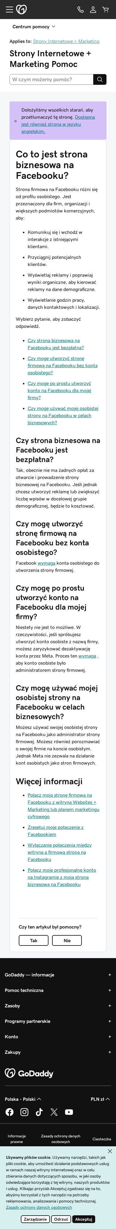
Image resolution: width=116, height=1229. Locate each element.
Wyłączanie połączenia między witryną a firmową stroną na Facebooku (60, 852)
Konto (11, 1036)
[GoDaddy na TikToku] (39, 1115)
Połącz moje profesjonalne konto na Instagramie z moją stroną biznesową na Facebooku (62, 877)
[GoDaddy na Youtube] (69, 1115)
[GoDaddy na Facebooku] (9, 1115)
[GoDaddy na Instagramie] (24, 1115)
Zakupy (13, 1052)
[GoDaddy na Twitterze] (54, 1115)
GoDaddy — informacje (29, 974)
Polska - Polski (20, 1099)
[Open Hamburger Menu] (7, 9)
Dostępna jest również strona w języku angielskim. (58, 124)
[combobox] (51, 79)
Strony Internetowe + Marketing (66, 41)
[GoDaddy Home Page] (29, 1073)
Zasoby (12, 1005)
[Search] (99, 79)
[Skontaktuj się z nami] (80, 9)
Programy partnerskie (27, 1021)
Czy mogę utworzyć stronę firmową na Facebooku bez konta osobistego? (63, 365)
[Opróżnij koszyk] (105, 9)
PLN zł (97, 1099)
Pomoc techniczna (24, 990)
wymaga (46, 563)
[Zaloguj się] (93, 9)
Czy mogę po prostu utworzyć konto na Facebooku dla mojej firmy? (59, 390)
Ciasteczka (102, 1139)
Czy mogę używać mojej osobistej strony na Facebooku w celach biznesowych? (63, 415)
